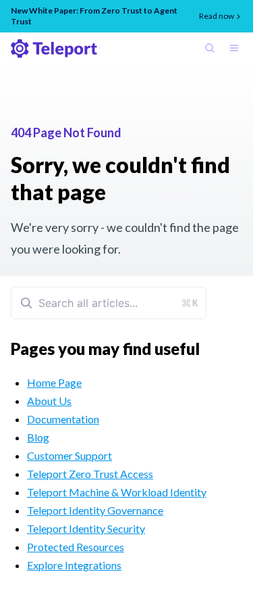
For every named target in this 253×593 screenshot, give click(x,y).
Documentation (63, 418)
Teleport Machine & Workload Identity (116, 491)
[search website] (212, 49)
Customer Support (69, 455)
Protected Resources (75, 546)
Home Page (54, 382)
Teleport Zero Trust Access (90, 473)
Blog (38, 437)
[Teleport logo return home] (54, 48)
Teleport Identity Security (86, 528)
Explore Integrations (74, 565)
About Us (49, 400)
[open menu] (237, 49)
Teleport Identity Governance (95, 510)
